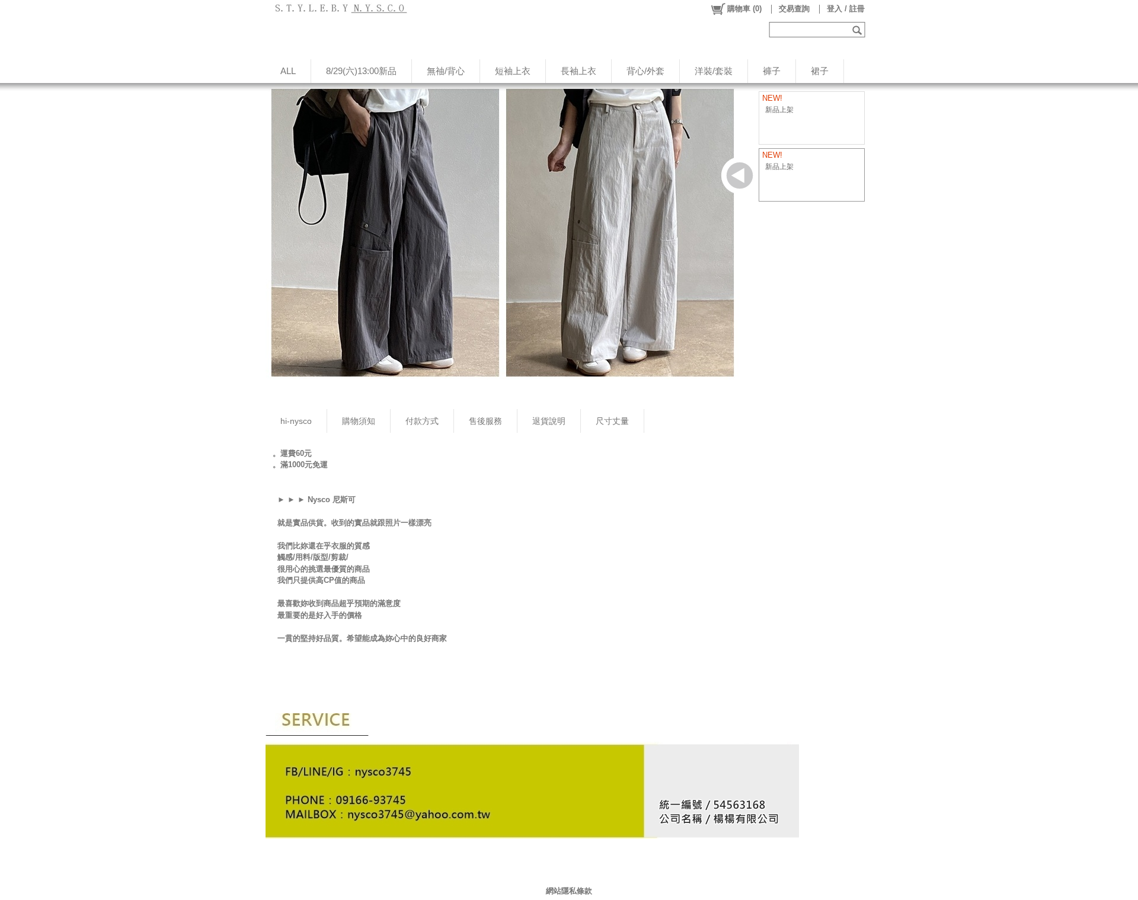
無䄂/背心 (446, 71)
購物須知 (358, 421)
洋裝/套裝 (714, 71)
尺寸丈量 (612, 421)
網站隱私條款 (569, 890)
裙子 (820, 71)
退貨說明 (548, 421)
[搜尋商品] (859, 30)
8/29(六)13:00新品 (361, 71)
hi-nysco (296, 421)
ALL (288, 71)
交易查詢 (794, 8)
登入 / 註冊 (846, 8)
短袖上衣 (512, 71)
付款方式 (422, 421)
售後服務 (485, 421)
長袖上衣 (578, 71)
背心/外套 (645, 71)
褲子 (772, 71)
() (744, 8)
